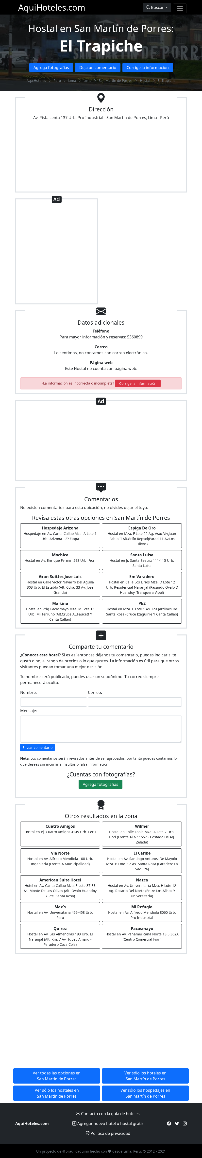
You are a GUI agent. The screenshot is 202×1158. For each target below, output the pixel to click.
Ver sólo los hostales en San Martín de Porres (57, 1093)
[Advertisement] (56, 253)
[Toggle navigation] (180, 8)
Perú (57, 80)
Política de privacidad (110, 1133)
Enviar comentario (37, 747)
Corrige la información (148, 67)
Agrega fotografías (51, 67)
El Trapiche (101, 45)
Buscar (157, 7)
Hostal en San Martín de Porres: (101, 28)
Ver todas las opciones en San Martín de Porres (57, 1076)
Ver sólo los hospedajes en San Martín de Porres (145, 1093)
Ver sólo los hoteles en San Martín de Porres (145, 1076)
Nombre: (28, 692)
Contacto (110, 1113)
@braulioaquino (75, 1151)
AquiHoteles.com (51, 7)
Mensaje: (28, 710)
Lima (72, 80)
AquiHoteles (36, 80)
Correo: (95, 692)
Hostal (145, 80)
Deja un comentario (97, 67)
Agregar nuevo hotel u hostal (110, 1123)
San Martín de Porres (116, 80)
